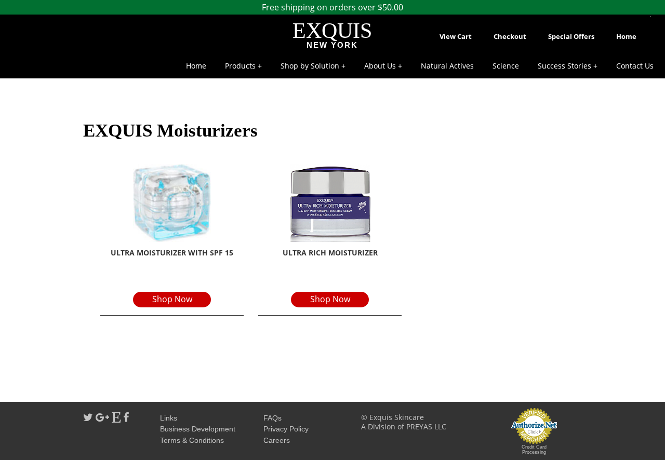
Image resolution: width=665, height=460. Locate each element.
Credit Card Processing (534, 449)
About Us (380, 66)
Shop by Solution (310, 66)
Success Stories (564, 66)
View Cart (456, 36)
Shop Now (172, 299)
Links (168, 418)
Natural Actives (447, 66)
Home (626, 36)
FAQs (272, 418)
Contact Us (635, 66)
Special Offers (571, 36)
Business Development (197, 429)
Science (506, 66)
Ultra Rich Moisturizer (330, 253)
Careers (276, 440)
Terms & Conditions (192, 440)
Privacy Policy (286, 429)
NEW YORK (332, 44)
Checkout (510, 36)
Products (240, 66)
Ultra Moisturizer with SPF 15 (172, 253)
